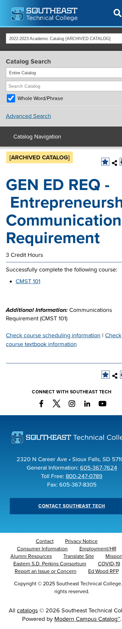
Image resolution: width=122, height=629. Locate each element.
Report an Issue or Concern (45, 571)
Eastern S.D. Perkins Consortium (49, 564)
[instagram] (72, 403)
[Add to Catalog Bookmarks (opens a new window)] (105, 162)
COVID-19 (109, 564)
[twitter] (56, 403)
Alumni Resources (31, 556)
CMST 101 (28, 281)
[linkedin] (87, 403)
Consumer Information (42, 549)
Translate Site (78, 556)
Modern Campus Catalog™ (87, 618)
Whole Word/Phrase (40, 98)
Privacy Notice (81, 541)
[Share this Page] (115, 163)
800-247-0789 (84, 476)
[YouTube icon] (102, 403)
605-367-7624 (98, 467)
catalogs (27, 610)
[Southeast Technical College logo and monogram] (45, 13)
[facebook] (41, 403)
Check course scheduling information (53, 335)
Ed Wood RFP (103, 571)
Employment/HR (97, 549)
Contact (45, 541)
